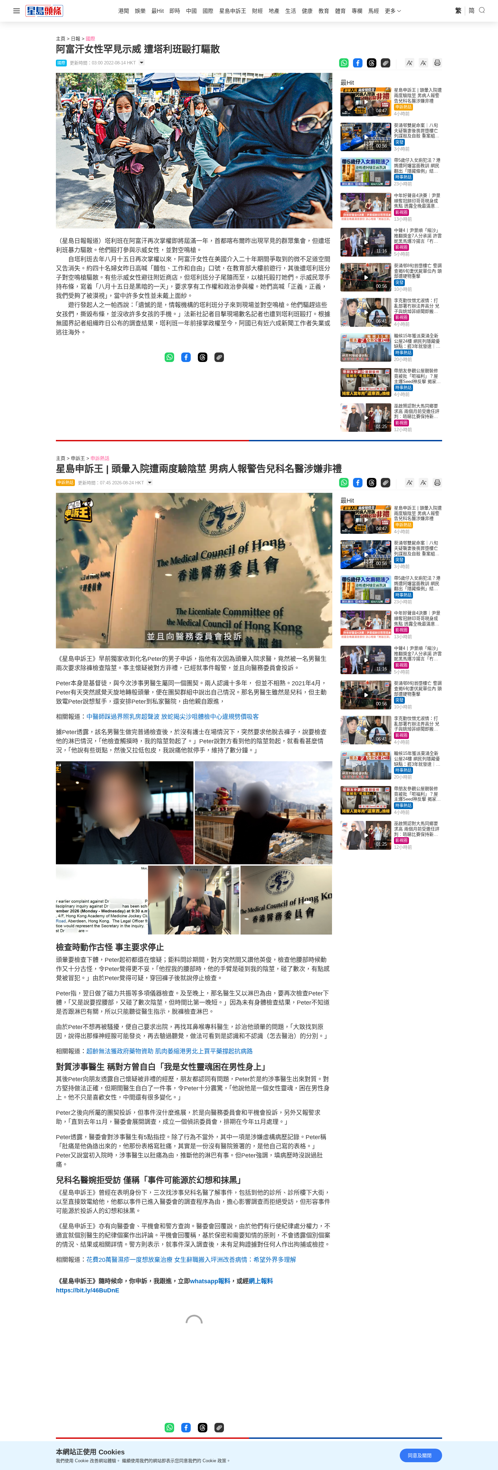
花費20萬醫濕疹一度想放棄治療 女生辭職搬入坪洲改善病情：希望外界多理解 (191, 1259)
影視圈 (401, 212)
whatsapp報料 (210, 1281)
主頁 (60, 38)
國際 (90, 38)
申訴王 (78, 458)
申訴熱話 (403, 107)
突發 (399, 142)
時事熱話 (403, 177)
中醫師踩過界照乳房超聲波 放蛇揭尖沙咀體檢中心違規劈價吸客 (172, 716)
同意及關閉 (420, 1455)
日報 (75, 38)
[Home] (44, 10)
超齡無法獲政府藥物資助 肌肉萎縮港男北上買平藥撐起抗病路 (169, 1051)
